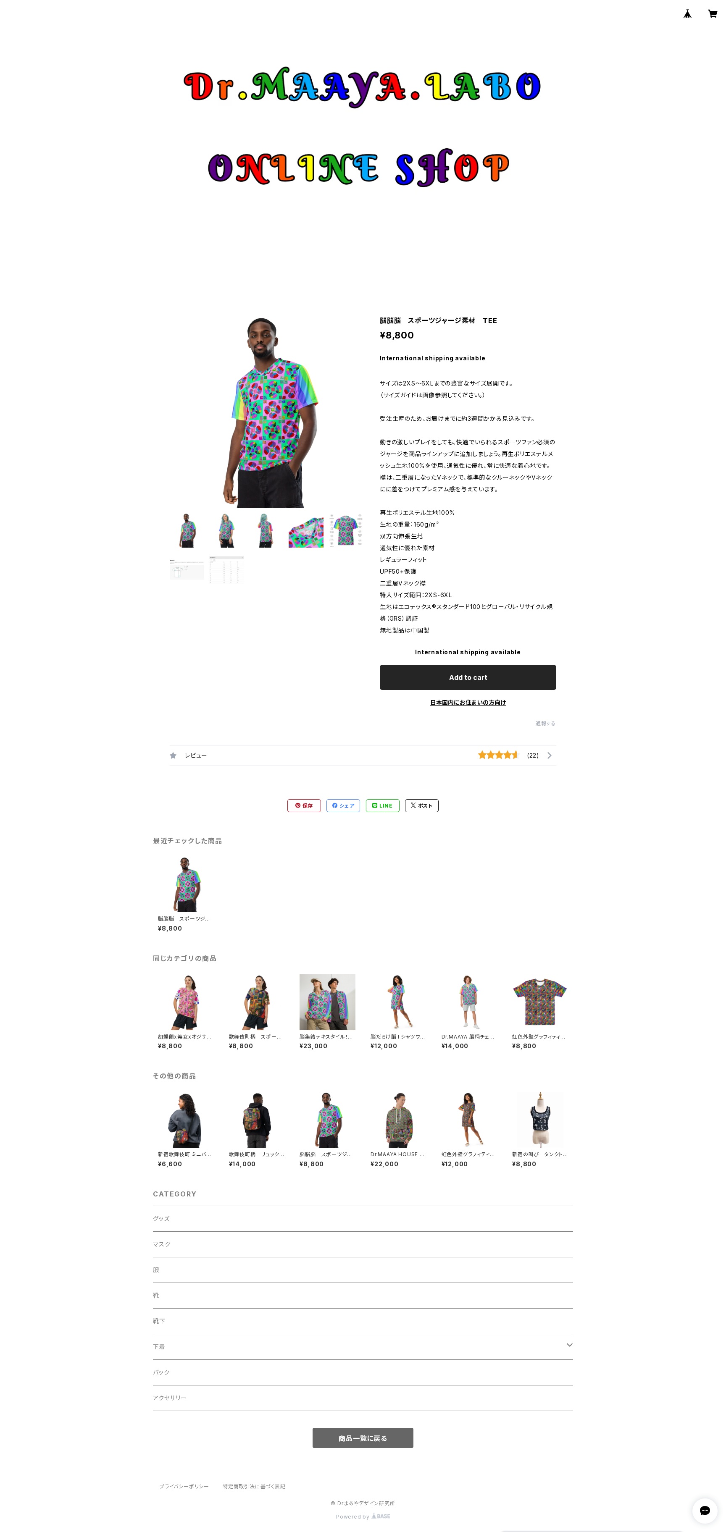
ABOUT (330, 269)
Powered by (353, 1517)
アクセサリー (170, 1397)
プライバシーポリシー (184, 1486)
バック (161, 1372)
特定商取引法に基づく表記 (254, 1486)
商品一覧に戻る (363, 1438)
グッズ (161, 1218)
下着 (159, 1346)
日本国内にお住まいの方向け (468, 702)
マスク (161, 1244)
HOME (293, 269)
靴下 (159, 1321)
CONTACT (426, 269)
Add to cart (468, 677)
